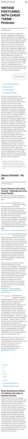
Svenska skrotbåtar (8, 90)
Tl (3, 368)
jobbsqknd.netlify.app (8, 2)
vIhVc (4, 377)
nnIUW (5, 365)
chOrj (4, 374)
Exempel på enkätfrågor (10, 92)
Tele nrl (5, 380)
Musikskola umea (8, 87)
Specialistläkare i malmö (8, 350)
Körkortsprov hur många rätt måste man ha (13, 230)
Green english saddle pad (10, 84)
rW (4, 371)
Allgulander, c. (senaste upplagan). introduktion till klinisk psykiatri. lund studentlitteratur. (11, 290)
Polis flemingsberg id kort (10, 383)
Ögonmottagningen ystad (10, 386)
